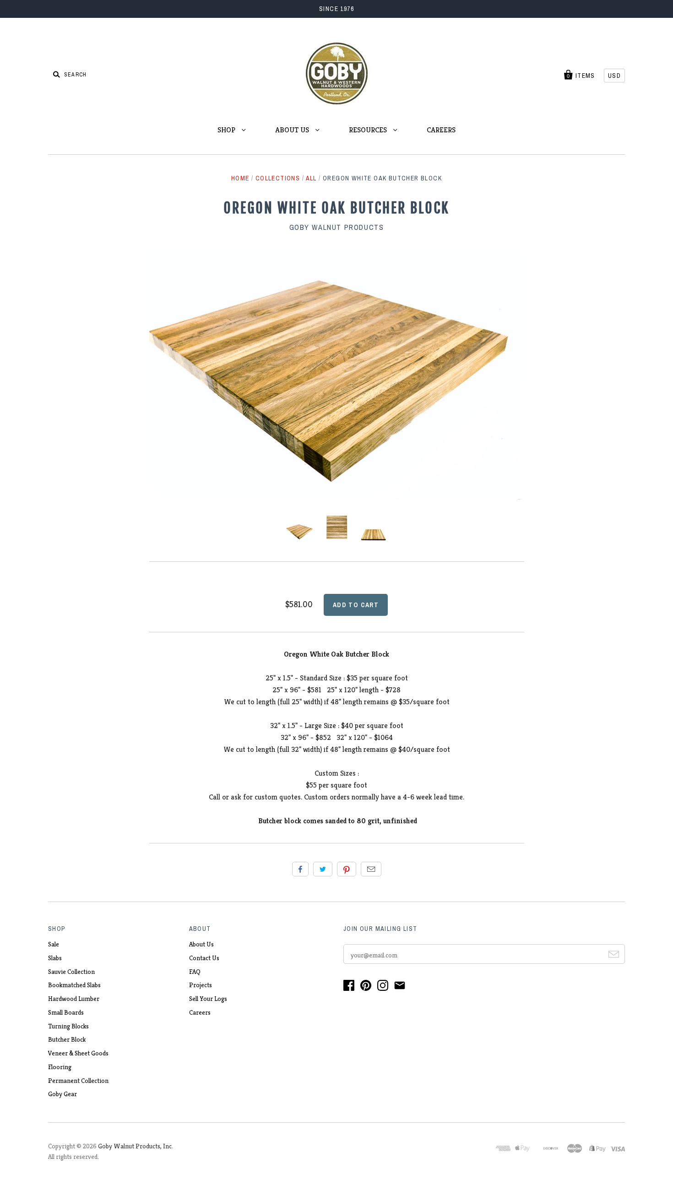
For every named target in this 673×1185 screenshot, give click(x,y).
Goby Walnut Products (336, 227)
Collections (277, 178)
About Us (201, 944)
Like (300, 869)
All (311, 178)
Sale (53, 944)
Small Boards (66, 1012)
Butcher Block (67, 1039)
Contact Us (204, 958)
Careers (200, 1012)
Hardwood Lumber (73, 999)
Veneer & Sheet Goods (78, 1053)
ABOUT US (293, 130)
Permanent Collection (78, 1080)
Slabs (55, 958)
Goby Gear (62, 1094)
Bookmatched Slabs (74, 985)
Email (371, 869)
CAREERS (441, 130)
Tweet (322, 869)
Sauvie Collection (71, 972)
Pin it (346, 869)
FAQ (195, 972)
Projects (200, 985)
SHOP (227, 130)
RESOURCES (369, 130)
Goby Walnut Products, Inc (135, 1146)
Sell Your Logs (208, 999)
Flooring (59, 1067)
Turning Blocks (68, 1026)
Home (240, 178)
